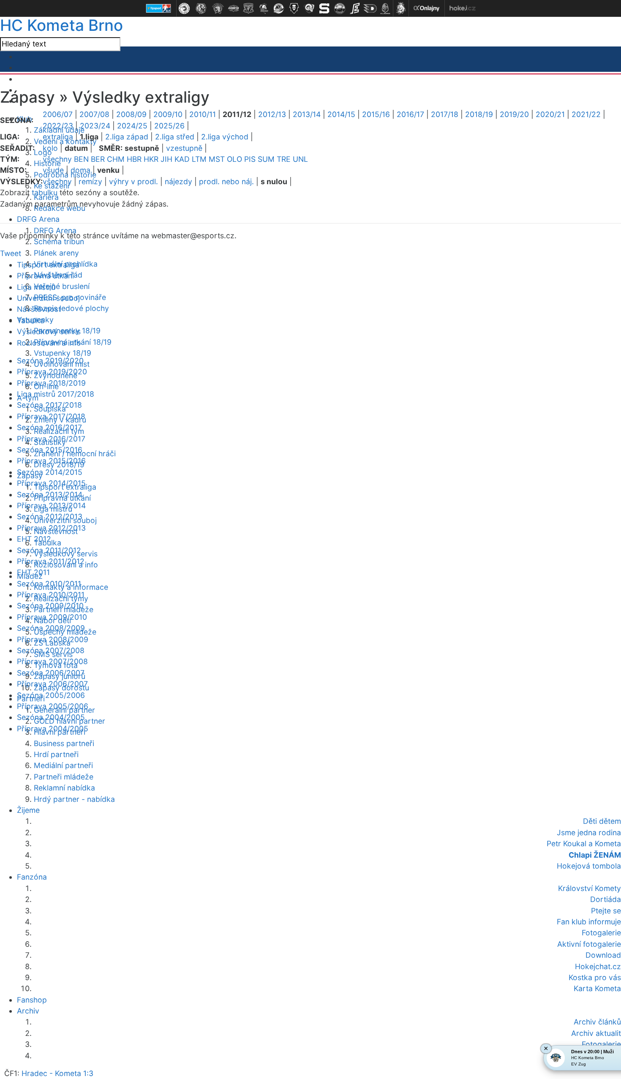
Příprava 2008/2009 (52, 639)
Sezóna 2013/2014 (49, 494)
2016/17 (410, 114)
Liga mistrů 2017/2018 (55, 394)
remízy (90, 181)
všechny (57, 159)
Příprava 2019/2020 (52, 371)
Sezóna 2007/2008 (50, 650)
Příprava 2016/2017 (51, 438)
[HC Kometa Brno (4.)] (233, 8)
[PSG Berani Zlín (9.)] (309, 8)
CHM (116, 159)
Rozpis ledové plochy (71, 308)
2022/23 (58, 125)
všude (53, 170)
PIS (250, 159)
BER (98, 159)
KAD (182, 159)
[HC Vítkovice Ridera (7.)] (278, 8)
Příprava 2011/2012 (50, 561)
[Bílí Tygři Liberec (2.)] (201, 8)
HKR (151, 159)
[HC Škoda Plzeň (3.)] (218, 8)
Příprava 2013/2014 (51, 505)
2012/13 (272, 114)
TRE (284, 159)
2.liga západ (126, 136)
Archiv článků (597, 1021)
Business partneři (64, 743)
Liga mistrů (36, 287)
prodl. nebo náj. (226, 181)
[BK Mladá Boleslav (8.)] (294, 8)
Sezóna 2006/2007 (50, 672)
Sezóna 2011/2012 (49, 550)
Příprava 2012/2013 (51, 527)
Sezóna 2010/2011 (49, 583)
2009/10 (167, 114)
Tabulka (30, 320)
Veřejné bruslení (62, 286)
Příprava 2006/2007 (52, 683)
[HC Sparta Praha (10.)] (324, 8)
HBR (134, 159)
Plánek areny (56, 252)
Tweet (10, 253)
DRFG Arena (38, 219)
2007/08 (94, 114)
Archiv (28, 1010)
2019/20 (514, 114)
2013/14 (307, 114)
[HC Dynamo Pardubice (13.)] (370, 8)
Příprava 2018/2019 (51, 383)
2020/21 (550, 114)
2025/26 (169, 125)
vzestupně (184, 148)
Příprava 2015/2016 (51, 460)
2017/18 (444, 114)
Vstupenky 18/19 (62, 353)
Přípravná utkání (45, 275)
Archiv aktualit (596, 1033)
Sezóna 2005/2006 (51, 695)
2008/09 (131, 114)
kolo (50, 148)
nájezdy (178, 181)
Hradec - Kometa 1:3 (57, 1073)
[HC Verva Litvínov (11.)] (339, 8)
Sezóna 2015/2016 (49, 449)
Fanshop (32, 999)
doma (80, 170)
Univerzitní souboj (48, 298)
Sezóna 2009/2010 (50, 605)
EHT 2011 (33, 572)
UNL (300, 159)
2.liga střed (174, 136)
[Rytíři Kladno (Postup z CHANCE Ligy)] (385, 8)
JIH (166, 159)
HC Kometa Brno (61, 25)
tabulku (44, 192)
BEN (81, 159)
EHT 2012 (34, 538)
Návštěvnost (39, 309)
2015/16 (376, 114)
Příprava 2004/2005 (52, 728)
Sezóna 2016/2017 (49, 427)
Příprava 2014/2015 (51, 483)
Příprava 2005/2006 (52, 706)
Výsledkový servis (49, 331)
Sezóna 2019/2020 (50, 360)
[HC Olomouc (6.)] (263, 8)
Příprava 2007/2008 (52, 661)
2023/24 (95, 125)
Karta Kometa (597, 988)
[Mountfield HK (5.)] (248, 8)
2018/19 (479, 114)
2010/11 (202, 114)
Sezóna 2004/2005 (51, 717)
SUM (266, 159)
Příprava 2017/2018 (51, 416)
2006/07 (58, 114)
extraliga (58, 136)
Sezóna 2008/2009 (51, 628)
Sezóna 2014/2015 (49, 472)
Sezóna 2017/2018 (49, 405)
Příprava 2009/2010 (52, 617)
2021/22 (586, 114)
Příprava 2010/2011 (50, 594)
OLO (234, 159)
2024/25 (132, 125)
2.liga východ (224, 136)
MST (217, 159)
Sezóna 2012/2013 (49, 516)
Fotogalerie (601, 1044)
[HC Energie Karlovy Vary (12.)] (354, 8)
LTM (199, 159)
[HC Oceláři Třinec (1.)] (184, 8)
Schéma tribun (59, 241)
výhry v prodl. (133, 181)
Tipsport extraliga (48, 264)
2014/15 (341, 114)
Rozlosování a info (49, 342)
